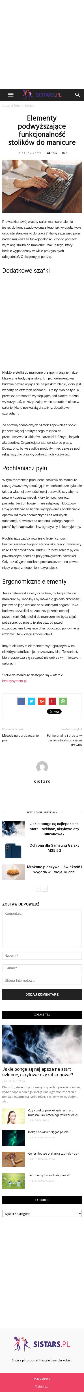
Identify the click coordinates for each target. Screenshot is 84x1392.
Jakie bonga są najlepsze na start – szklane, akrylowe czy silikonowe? (54, 828)
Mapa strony (42, 1379)
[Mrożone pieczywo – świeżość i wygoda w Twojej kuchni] (13, 872)
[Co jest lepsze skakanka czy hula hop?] (13, 1159)
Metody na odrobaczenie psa (20, 738)
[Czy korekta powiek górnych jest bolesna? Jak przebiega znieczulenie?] (13, 1116)
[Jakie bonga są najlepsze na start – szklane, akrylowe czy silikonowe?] (13, 829)
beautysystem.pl (14, 681)
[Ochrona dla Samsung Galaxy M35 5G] (13, 850)
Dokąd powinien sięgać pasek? (48, 1132)
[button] (77, 95)
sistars (42, 781)
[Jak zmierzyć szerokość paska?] (13, 1181)
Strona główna (11, 105)
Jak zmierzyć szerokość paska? (49, 1175)
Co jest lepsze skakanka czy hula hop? (53, 1153)
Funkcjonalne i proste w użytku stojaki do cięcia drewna (64, 740)
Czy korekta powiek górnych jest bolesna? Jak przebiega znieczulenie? (53, 1113)
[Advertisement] (42, 44)
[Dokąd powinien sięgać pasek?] (13, 1138)
